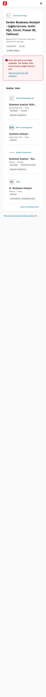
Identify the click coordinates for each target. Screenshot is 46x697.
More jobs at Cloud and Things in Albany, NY (20, 216)
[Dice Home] (5, 3)
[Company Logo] (11, 98)
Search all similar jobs (29, 207)
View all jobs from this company (18, 74)
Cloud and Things (20, 15)
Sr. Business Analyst (20, 188)
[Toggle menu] (41, 3)
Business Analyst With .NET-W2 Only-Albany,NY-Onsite (21, 104)
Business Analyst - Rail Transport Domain (22, 159)
